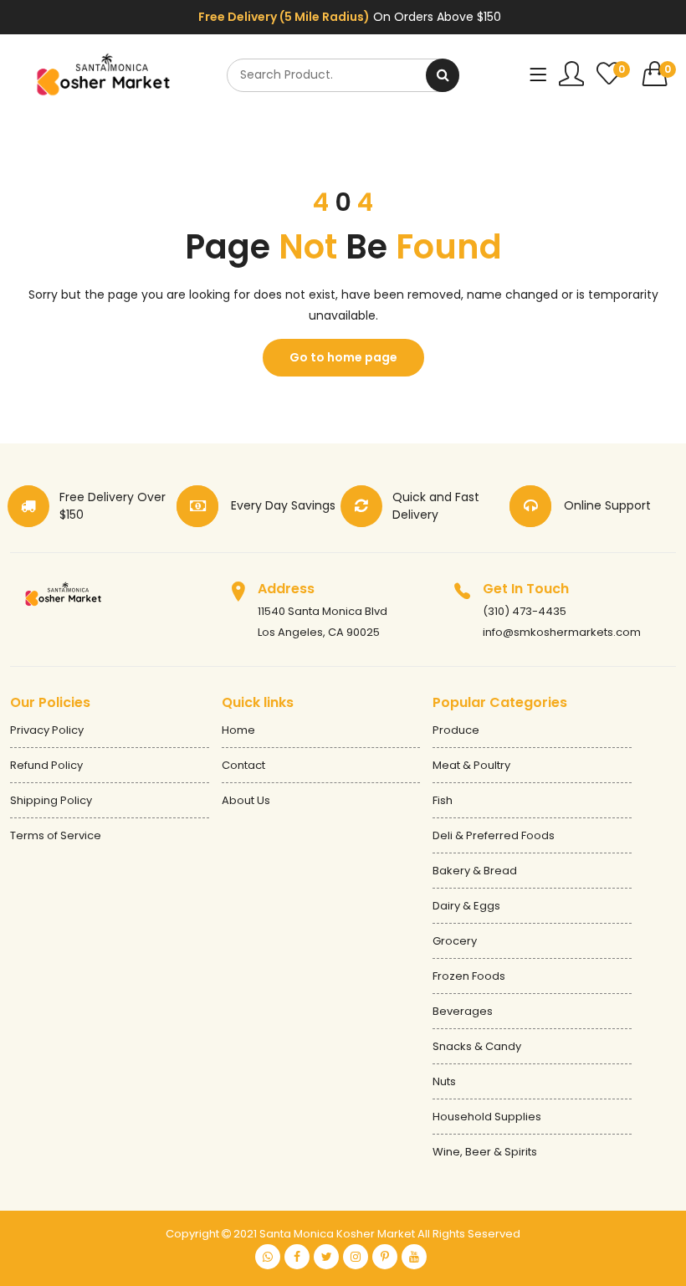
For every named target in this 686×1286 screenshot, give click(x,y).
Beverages (463, 1011)
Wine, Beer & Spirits (485, 1152)
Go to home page (343, 357)
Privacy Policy (47, 730)
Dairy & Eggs (466, 906)
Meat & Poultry (471, 765)
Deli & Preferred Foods (494, 835)
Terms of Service (55, 835)
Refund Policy (46, 765)
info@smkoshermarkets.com (562, 632)
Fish (443, 800)
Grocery (455, 941)
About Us (246, 800)
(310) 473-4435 (524, 611)
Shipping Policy (51, 800)
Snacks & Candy (477, 1046)
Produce (456, 730)
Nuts (444, 1081)
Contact (243, 765)
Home (238, 730)
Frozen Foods (469, 976)
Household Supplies (487, 1117)
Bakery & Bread (475, 871)
